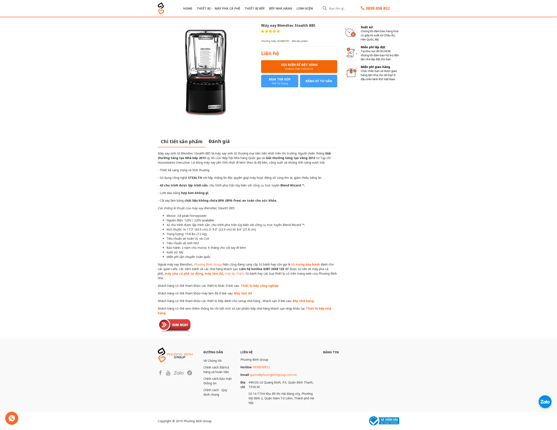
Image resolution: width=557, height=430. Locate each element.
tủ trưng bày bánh (305, 264)
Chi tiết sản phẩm (182, 141)
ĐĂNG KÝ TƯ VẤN (318, 81)
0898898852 (261, 367)
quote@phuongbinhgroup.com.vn (273, 375)
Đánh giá (219, 141)
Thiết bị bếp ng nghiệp (259, 286)
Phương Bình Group (208, 264)
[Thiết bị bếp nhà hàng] (175, 324)
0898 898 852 (378, 8)
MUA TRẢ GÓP (280, 81)
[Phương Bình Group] (161, 8)
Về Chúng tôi (212, 361)
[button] (270, 31)
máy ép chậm (234, 273)
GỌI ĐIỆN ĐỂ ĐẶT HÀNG (299, 66)
